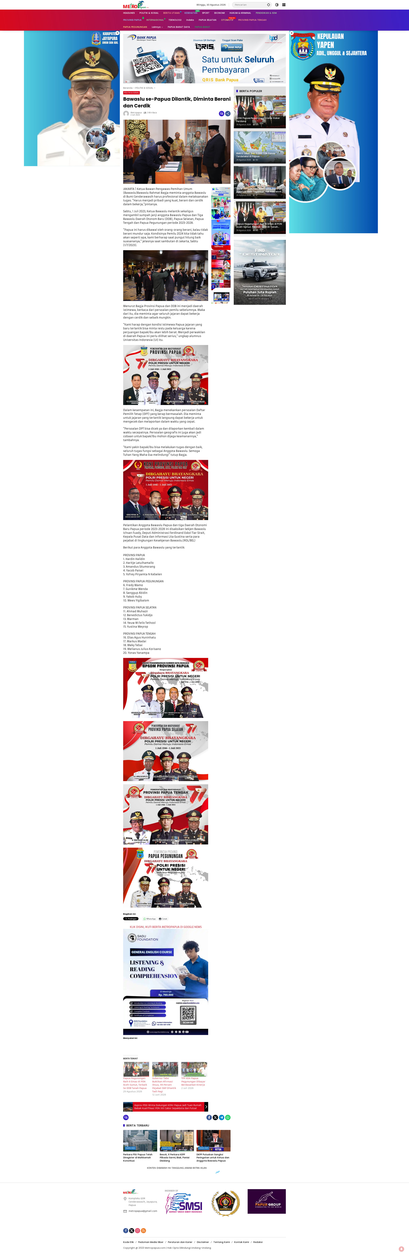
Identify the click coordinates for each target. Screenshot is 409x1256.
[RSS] (143, 1230)
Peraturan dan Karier (180, 1242)
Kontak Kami (241, 1242)
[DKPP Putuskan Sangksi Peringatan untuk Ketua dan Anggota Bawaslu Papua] (214, 1140)
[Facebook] (209, 1117)
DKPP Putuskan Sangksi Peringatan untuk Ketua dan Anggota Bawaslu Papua (213, 1157)
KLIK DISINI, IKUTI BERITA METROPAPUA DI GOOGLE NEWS (166, 927)
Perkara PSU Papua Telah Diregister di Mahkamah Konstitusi (137, 1157)
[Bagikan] (228, 113)
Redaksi (257, 1242)
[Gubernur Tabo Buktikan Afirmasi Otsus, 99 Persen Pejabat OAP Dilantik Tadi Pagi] (165, 1069)
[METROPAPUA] (136, 4)
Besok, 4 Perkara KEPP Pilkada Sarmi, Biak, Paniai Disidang (174, 1157)
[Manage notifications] (401, 1249)
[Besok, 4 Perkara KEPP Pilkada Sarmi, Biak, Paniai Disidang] (177, 1140)
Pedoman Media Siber (150, 1242)
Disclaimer (203, 1242)
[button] (268, 4)
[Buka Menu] (284, 5)
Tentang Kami (221, 1242)
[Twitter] (215, 1117)
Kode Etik (128, 1242)
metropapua (136, 113)
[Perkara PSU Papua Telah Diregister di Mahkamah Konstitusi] (140, 1140)
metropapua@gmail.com (143, 1211)
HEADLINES (130, 1148)
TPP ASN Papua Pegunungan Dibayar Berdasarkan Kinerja (193, 1081)
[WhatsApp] (228, 1117)
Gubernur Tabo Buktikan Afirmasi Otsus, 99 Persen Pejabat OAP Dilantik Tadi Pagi (164, 1085)
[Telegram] (221, 1117)
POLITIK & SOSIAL (131, 93)
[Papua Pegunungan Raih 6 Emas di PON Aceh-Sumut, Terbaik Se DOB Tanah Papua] (136, 1069)
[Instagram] (137, 1230)
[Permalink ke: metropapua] (127, 113)
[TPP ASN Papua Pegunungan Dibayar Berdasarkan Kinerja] (194, 1069)
